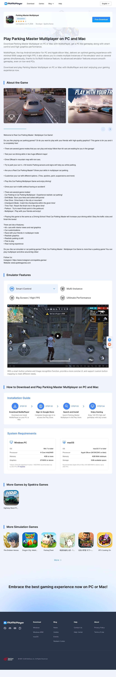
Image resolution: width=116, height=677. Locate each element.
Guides (56, 632)
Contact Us (78, 628)
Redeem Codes (59, 641)
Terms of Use (99, 632)
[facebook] (5, 628)
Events (55, 637)
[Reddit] (20, 628)
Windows (36, 628)
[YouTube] (15, 628)
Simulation (21, 18)
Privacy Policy (99, 628)
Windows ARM (38, 632)
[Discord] (10, 628)
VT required (21, 466)
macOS (35, 637)
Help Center (78, 632)
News (55, 628)
